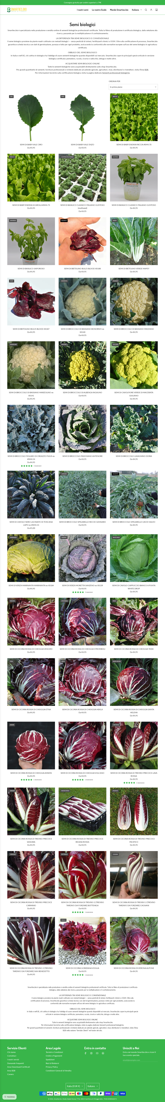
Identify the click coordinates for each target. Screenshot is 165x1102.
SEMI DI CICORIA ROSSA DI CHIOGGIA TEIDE (134, 649)
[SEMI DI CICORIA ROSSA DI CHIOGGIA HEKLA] (82, 682)
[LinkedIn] (103, 1053)
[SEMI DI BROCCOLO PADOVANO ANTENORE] (82, 428)
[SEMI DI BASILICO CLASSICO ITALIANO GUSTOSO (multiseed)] (82, 177)
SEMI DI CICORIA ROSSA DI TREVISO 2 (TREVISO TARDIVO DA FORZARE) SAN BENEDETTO (31, 969)
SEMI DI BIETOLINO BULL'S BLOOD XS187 (31, 329)
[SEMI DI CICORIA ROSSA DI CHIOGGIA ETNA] (31, 682)
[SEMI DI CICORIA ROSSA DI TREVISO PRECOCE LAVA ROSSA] (134, 745)
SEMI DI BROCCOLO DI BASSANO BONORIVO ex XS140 (82, 330)
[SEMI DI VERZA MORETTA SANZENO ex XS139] (82, 558)
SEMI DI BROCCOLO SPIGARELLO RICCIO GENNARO (82, 522)
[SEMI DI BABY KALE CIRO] (31, 117)
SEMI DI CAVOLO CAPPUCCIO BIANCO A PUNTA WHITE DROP (133, 587)
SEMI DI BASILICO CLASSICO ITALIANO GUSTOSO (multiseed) (82, 206)
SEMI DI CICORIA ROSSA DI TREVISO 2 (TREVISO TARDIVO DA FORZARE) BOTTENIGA (82, 903)
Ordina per (114, 81)
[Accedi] (151, 9)
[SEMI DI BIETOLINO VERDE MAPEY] (134, 241)
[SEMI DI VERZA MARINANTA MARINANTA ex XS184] (31, 558)
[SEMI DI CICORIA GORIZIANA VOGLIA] (82, 941)
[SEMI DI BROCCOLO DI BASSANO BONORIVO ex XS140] (82, 301)
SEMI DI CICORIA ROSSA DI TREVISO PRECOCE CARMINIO (31, 903)
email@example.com (131, 1060)
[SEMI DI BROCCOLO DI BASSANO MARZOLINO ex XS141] (31, 365)
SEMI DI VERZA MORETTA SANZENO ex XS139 (82, 585)
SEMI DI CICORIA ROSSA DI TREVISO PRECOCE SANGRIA (31, 840)
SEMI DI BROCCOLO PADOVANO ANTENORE (82, 456)
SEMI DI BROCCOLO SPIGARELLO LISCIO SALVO (133, 522)
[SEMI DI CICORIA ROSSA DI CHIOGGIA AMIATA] (31, 745)
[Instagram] (91, 1053)
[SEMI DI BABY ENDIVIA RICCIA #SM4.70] (134, 117)
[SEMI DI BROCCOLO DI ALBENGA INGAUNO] (82, 365)
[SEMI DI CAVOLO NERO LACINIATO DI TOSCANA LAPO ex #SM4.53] (31, 494)
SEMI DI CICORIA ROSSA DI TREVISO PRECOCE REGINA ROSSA (82, 840)
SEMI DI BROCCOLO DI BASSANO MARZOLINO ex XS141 (31, 394)
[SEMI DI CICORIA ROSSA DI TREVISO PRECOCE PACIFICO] (134, 811)
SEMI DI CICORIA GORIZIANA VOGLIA (82, 968)
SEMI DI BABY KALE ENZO (82, 144)
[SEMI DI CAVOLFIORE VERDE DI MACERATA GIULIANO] (134, 365)
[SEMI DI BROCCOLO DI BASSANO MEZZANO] (134, 301)
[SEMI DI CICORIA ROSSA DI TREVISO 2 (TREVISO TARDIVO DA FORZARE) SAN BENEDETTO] (31, 941)
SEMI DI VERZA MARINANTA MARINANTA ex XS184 (31, 585)
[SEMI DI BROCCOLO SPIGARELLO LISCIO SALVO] (134, 494)
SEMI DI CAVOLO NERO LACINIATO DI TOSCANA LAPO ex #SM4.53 (31, 523)
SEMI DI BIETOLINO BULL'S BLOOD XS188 (82, 268)
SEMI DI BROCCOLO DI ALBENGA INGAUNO (82, 392)
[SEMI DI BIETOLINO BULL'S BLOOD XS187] (31, 301)
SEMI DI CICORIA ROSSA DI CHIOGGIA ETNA (31, 709)
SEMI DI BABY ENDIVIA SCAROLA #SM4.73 (31, 205)
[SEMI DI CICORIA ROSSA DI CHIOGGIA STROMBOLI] (82, 621)
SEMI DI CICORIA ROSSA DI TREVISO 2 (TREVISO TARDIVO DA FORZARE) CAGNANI (133, 903)
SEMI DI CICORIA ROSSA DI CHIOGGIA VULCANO (82, 773)
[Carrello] (156, 9)
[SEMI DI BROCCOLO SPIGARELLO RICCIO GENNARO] (82, 494)
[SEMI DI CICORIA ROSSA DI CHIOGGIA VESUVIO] (31, 621)
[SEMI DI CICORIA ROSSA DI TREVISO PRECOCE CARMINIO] (31, 875)
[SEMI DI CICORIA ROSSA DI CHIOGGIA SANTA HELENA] (134, 682)
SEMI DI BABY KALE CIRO (31, 144)
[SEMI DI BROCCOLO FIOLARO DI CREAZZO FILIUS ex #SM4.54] (31, 428)
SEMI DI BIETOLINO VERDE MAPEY (133, 268)
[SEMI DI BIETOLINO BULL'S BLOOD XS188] (82, 241)
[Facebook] (85, 1053)
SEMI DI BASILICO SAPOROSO (31, 268)
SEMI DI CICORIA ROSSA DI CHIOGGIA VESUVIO (31, 649)
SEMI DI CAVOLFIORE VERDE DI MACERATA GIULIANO (133, 394)
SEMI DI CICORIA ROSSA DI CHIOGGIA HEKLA (82, 709)
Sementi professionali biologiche (116, 73)
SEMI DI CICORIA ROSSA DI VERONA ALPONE (134, 968)
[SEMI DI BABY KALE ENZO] (82, 117)
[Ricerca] (146, 9)
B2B (146, 69)
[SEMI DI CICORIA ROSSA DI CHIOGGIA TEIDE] (134, 621)
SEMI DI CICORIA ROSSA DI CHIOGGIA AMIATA (31, 773)
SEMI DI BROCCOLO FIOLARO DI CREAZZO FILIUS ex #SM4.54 (31, 457)
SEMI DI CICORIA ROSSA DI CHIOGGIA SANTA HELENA (134, 711)
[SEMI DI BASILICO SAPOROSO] (31, 241)
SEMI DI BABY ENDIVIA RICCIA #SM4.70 (133, 144)
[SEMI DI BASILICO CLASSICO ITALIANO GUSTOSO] (134, 177)
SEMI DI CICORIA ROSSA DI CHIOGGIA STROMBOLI (82, 649)
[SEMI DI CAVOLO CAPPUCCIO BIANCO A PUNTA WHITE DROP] (134, 558)
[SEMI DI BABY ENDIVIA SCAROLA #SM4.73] (31, 177)
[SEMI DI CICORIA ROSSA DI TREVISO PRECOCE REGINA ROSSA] (82, 811)
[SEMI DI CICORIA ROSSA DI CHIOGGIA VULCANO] (82, 745)
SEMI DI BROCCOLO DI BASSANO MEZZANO (134, 329)
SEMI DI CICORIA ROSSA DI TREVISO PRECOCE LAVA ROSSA (133, 774)
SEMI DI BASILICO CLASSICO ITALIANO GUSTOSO (134, 205)
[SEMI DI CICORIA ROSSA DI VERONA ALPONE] (134, 941)
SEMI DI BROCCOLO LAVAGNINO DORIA (134, 456)
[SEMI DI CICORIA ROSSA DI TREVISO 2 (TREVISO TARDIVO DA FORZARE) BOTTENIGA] (82, 875)
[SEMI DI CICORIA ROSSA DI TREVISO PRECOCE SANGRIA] (31, 811)
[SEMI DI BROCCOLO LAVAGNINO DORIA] (134, 428)
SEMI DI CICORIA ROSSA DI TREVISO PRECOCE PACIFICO (134, 840)
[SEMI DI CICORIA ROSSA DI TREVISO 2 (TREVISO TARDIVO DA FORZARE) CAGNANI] (134, 875)
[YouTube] (97, 1053)
